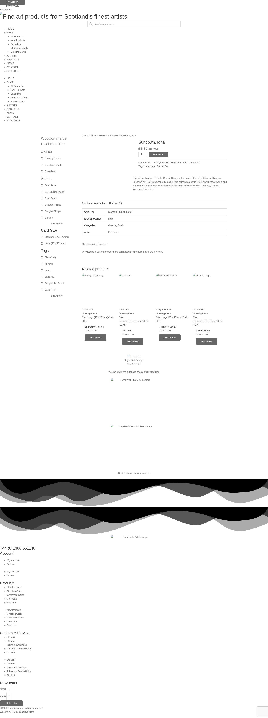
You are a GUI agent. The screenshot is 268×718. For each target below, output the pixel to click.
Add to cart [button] (95, 337)
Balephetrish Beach (54, 283)
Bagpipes (49, 276)
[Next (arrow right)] (262, 357)
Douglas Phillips (53, 211)
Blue (110, 218)
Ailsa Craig (50, 257)
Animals (49, 264)
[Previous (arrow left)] (5, 357)
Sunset (160, 166)
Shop (93, 136)
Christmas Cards (53, 165)
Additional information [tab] (94, 203)
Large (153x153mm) (55, 243)
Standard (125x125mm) (57, 237)
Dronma (49, 217)
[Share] (257, 3)
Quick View (99, 320)
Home (85, 136)
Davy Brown (51, 198)
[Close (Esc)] (264, 3)
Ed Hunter (113, 136)
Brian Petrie (50, 185)
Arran (47, 270)
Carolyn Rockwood (54, 191)
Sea (167, 166)
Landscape (150, 166)
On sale (48, 151)
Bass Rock (50, 289)
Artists (102, 136)
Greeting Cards (52, 158)
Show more (57, 223)
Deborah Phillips (53, 204)
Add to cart (158, 154)
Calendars (50, 171)
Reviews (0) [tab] (115, 203)
